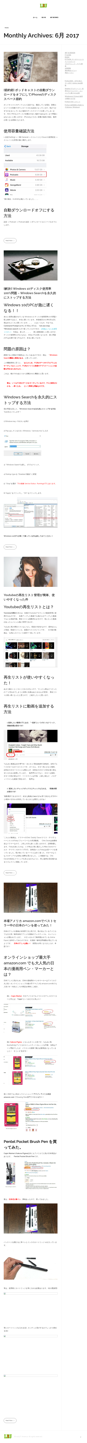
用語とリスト (69, 73)
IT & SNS (68, 55)
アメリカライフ (70, 61)
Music (67, 57)
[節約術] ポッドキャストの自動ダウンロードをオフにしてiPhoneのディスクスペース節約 (30, 94)
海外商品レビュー (71, 70)
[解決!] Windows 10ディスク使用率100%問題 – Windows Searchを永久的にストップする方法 (30, 293)
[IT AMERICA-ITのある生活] (44, 5)
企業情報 (68, 68)
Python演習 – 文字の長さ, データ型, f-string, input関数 (74, 83)
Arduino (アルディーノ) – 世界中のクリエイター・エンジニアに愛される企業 (74, 91)
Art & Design (70, 53)
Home (7, 27)
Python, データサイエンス (74, 59)
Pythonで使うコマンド (72, 102)
